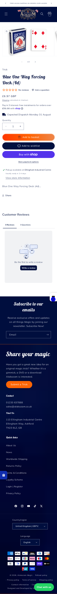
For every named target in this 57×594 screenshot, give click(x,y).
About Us (11, 445)
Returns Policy (13, 466)
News (9, 452)
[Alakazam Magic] (28, 14)
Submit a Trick (19, 384)
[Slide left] (22, 62)
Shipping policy (46, 580)
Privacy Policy (13, 493)
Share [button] (8, 195)
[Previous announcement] (5, 3)
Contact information (20, 585)
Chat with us (44, 587)
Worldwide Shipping (16, 459)
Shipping (5, 100)
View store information (18, 177)
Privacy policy (13, 580)
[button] (6, 14)
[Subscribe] (47, 334)
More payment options (28, 162)
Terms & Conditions (16, 473)
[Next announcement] (51, 3)
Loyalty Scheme (14, 479)
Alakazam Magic (24, 575)
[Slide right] (35, 62)
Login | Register (14, 486)
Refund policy (41, 575)
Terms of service (29, 580)
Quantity (6, 120)
